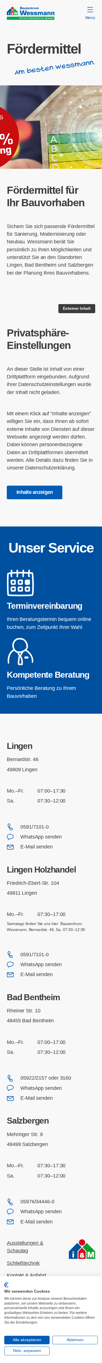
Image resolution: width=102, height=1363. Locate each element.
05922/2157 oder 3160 (45, 1078)
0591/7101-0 (34, 827)
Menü (90, 17)
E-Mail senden (36, 847)
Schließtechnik (23, 1263)
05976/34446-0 (37, 1201)
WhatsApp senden (41, 837)
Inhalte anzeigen (34, 492)
